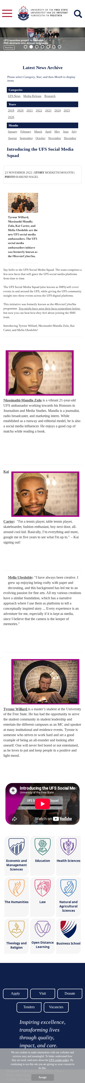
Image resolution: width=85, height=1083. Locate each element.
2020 (20, 110)
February (25, 131)
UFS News (14, 96)
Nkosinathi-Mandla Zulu (22, 400)
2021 (30, 110)
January (12, 131)
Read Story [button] (9, 48)
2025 (67, 110)
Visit (42, 993)
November (54, 138)
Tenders (29, 1007)
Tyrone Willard (15, 709)
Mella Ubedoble (20, 577)
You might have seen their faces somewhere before (49, 308)
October (40, 138)
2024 (57, 110)
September (26, 138)
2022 (39, 110)
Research (50, 96)
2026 (11, 117)
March (38, 131)
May (57, 131)
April (48, 131)
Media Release (32, 96)
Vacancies (56, 1007)
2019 (11, 110)
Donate (70, 993)
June (66, 131)
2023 (48, 110)
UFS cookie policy (59, 1060)
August (12, 138)
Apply (15, 993)
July (74, 131)
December (70, 138)
